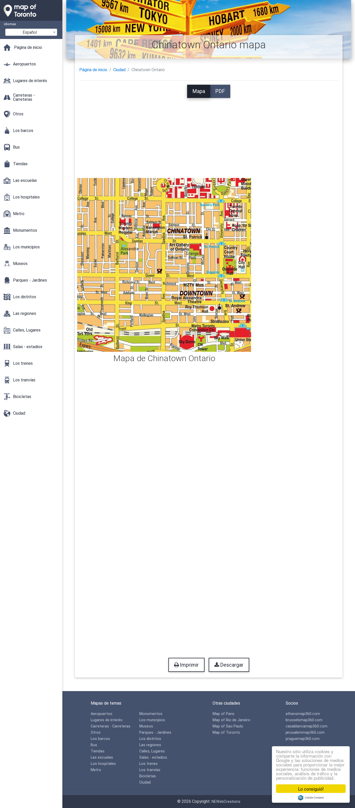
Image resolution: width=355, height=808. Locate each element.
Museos (146, 726)
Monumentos (150, 714)
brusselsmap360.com (304, 720)
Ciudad (119, 69)
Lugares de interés (106, 720)
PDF (220, 91)
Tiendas (97, 751)
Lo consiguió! (311, 788)
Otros (96, 732)
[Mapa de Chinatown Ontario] (164, 264)
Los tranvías (149, 770)
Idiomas (10, 24)
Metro (96, 770)
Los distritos (150, 739)
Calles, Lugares (152, 751)
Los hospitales (103, 763)
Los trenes (148, 763)
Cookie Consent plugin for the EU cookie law (311, 797)
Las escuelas (102, 757)
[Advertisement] (208, 134)
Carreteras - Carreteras (110, 726)
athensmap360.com (303, 714)
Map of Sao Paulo (228, 726)
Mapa (198, 91)
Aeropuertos (101, 714)
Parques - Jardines (155, 732)
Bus (94, 745)
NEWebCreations (226, 801)
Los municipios (152, 720)
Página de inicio (93, 69)
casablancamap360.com (306, 726)
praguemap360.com (303, 739)
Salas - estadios (153, 757)
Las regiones (150, 745)
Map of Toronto (226, 732)
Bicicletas (147, 776)
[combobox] (31, 32)
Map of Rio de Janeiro (231, 720)
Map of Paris (223, 714)
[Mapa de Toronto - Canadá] (31, 18)
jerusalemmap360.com (305, 732)
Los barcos (100, 739)
